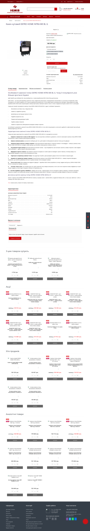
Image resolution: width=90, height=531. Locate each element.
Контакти (57, 16)
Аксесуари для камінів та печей (33, 528)
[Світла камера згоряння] (52, 54)
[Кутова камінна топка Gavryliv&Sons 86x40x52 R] (35, 387)
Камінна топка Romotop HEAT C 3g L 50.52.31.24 (15, 453)
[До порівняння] (42, 359)
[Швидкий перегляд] (22, 261)
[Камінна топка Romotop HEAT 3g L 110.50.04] (15, 422)
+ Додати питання (15, 238)
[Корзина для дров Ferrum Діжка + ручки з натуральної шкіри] (15, 259)
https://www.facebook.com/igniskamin (47, 518)
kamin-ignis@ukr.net (71, 512)
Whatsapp (73, 519)
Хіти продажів (9, 521)
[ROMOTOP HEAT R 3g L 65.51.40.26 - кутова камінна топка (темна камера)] (35, 324)
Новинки (8, 523)
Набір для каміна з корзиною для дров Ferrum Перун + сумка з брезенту (55, 265)
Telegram (70, 519)
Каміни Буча (30, 182)
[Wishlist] (79, 29)
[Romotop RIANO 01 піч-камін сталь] (55, 323)
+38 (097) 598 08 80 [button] (71, 509)
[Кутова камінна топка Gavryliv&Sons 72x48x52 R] (15, 387)
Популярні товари (10, 525)
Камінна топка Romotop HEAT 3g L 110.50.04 (15, 426)
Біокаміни (28, 515)
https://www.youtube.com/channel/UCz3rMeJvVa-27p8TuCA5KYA (55, 518)
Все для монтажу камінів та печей (34, 523)
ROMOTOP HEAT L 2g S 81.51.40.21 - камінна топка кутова (55, 300)
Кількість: (48, 57)
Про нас (8, 511)
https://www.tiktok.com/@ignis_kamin (50, 518)
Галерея (39, 16)
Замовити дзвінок (67, 9)
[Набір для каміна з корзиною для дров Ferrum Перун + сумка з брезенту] (55, 259)
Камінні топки (29, 509)
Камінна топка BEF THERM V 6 (35, 480)
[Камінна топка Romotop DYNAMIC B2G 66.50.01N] (35, 449)
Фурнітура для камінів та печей (33, 521)
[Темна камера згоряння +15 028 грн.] (54, 51)
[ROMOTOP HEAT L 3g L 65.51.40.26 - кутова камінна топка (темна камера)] (75, 295)
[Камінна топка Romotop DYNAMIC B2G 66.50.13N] (75, 449)
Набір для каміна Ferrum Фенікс (35, 263)
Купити (57, 63)
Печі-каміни (29, 511)
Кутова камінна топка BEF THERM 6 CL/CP (15, 480)
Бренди (45, 16)
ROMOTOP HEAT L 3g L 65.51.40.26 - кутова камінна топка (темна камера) (75, 300)
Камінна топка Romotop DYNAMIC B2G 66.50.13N (75, 453)
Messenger (76, 519)
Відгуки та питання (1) (35, 88)
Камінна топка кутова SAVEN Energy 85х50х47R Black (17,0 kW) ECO (75, 365)
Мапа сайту (9, 515)
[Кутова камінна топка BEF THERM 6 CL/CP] (15, 476)
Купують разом (47, 88)
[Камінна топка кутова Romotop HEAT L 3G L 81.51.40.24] (55, 359)
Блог (33, 16)
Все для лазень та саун (31, 525)
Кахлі (27, 519)
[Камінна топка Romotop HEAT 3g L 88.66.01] (75, 422)
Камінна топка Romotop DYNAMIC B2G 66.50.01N (35, 453)
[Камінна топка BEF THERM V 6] (35, 476)
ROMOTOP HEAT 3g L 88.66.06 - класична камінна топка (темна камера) (35, 300)
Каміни (10, 20)
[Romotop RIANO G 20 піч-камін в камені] (75, 323)
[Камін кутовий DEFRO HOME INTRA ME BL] (15, 359)
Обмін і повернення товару (12, 517)
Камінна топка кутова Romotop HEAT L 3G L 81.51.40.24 (55, 365)
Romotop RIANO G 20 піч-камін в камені (75, 327)
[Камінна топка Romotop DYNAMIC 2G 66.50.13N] (55, 449)
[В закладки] (22, 257)
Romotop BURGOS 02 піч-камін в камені (15, 298)
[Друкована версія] (55, 37)
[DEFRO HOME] (70, 33)
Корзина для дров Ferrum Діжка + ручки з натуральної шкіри (15, 265)
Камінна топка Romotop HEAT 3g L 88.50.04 (35, 426)
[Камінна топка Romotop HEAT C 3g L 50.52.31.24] (15, 449)
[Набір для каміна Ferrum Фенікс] (35, 259)
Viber (67, 519)
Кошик (82, 9)
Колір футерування (51, 49)
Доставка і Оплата (10, 509)
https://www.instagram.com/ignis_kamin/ (53, 518)
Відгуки (51, 16)
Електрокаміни (29, 513)
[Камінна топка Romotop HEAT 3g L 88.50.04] (35, 422)
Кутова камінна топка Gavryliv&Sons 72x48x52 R (15, 392)
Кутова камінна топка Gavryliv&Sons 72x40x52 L (34, 363)
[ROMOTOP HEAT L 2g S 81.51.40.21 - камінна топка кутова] (55, 295)
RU (65, 1)
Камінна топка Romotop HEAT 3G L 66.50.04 (55, 426)
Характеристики (23, 88)
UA (61, 1)
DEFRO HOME (54, 33)
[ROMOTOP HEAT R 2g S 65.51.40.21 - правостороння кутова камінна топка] (15, 324)
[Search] (55, 9)
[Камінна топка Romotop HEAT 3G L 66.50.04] (55, 422)
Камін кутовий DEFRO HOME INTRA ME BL (15, 363)
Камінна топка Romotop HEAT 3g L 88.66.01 (75, 426)
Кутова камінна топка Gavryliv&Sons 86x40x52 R (35, 392)
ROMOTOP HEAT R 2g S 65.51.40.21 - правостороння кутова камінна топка (15, 329)
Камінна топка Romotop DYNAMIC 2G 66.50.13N (55, 453)
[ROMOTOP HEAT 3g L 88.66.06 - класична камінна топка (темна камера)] (35, 295)
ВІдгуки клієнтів (10, 528)
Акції (28, 16)
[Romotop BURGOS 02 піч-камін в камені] (15, 294)
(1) (58, 29)
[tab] (12, 225)
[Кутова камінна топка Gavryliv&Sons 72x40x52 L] (35, 359)
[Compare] (82, 29)
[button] (88, 226)
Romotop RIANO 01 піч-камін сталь (55, 327)
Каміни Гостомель (22, 182)
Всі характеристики (78, 74)
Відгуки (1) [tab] (19, 225)
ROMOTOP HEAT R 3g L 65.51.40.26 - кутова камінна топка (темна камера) (35, 329)
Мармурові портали (31, 517)
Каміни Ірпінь (14, 182)
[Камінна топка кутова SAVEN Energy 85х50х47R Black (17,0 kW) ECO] (75, 359)
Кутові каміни (18, 20)
